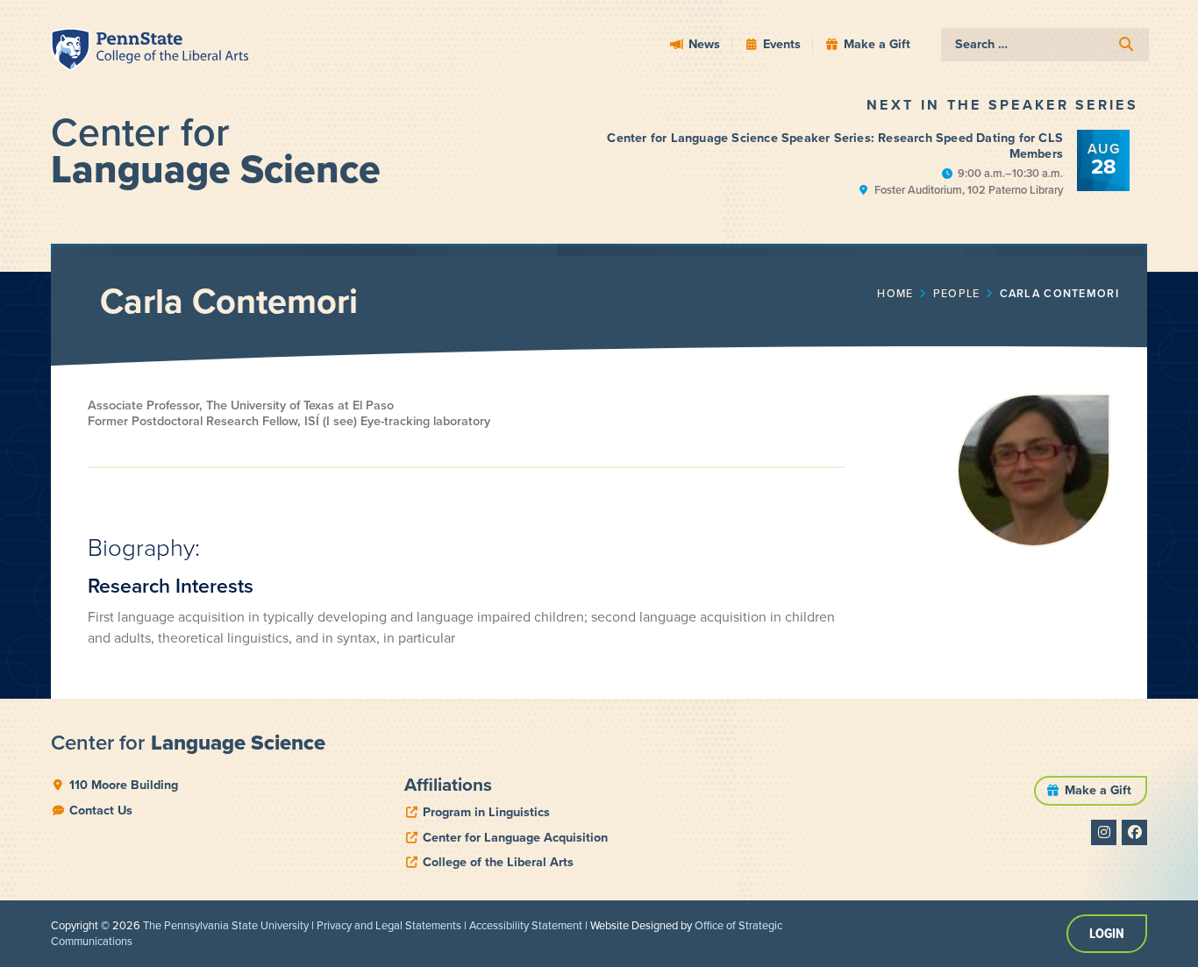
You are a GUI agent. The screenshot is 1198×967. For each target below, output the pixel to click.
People (957, 294)
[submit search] (1126, 44)
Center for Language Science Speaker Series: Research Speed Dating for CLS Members (835, 146)
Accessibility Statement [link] (525, 925)
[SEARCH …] (1045, 44)
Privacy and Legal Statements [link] (389, 925)
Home (895, 294)
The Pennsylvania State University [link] (226, 925)
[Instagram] (1103, 832)
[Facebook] (1134, 832)
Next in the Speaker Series (1002, 105)
